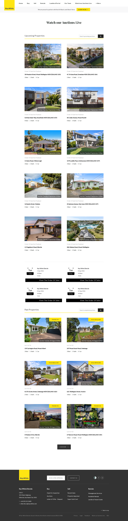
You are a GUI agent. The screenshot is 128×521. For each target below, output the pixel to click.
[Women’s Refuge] (95, 478)
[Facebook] (98, 477)
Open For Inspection (53, 493)
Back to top (106, 510)
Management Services (95, 493)
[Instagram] (102, 477)
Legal (81, 515)
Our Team (67, 3)
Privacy (76, 515)
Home (21, 3)
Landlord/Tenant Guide (95, 499)
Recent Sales (71, 493)
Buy (48, 489)
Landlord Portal (55, 3)
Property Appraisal (73, 496)
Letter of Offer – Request (55, 499)
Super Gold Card (73, 499)
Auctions (49, 496)
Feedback (87, 515)
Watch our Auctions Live (83, 3)
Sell (69, 489)
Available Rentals (93, 496)
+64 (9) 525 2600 (26, 501)
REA (108, 515)
